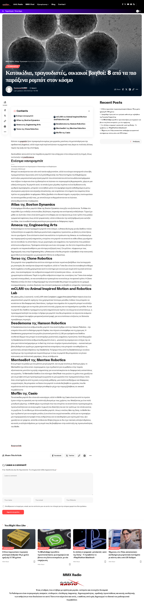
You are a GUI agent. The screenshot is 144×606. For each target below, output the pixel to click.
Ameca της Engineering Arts (28, 125)
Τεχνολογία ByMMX (20, 88)
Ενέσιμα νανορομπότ (24, 116)
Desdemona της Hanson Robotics (70, 124)
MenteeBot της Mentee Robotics (71, 128)
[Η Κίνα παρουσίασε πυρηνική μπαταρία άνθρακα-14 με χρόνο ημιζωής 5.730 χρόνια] (18, 539)
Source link (16, 446)
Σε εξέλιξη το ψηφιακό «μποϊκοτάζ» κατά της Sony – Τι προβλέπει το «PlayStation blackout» (89, 555)
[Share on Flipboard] (129, 89)
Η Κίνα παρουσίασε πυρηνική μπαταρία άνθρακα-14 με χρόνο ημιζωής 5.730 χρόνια (15, 555)
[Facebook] (123, 4)
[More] (136, 89)
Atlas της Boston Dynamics (28, 120)
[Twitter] (125, 4)
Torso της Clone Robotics (27, 129)
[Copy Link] (133, 89)
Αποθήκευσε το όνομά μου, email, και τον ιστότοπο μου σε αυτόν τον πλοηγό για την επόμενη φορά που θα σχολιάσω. (46, 506)
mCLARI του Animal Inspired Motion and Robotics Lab (70, 118)
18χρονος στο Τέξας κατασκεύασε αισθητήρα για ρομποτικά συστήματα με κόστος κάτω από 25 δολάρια (124, 555)
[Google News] (131, 4)
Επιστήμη (18, 11)
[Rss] (134, 4)
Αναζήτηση (136, 141)
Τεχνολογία (9, 11)
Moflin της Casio (63, 133)
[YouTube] (128, 4)
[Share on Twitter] (126, 89)
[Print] (5, 126)
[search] (139, 4)
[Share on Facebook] (122, 89)
